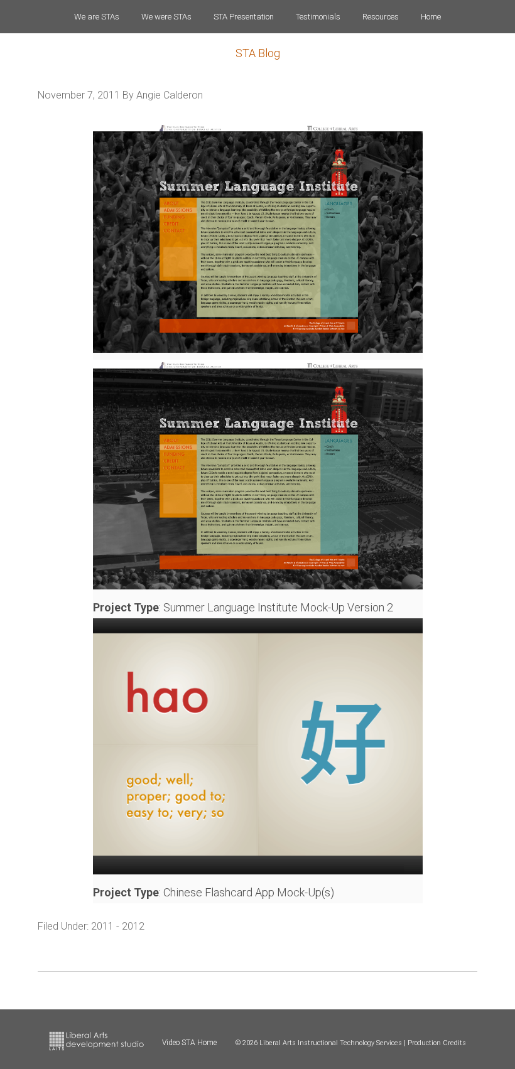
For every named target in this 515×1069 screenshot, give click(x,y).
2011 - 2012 (117, 926)
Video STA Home (189, 1042)
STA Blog (258, 53)
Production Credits (437, 1043)
